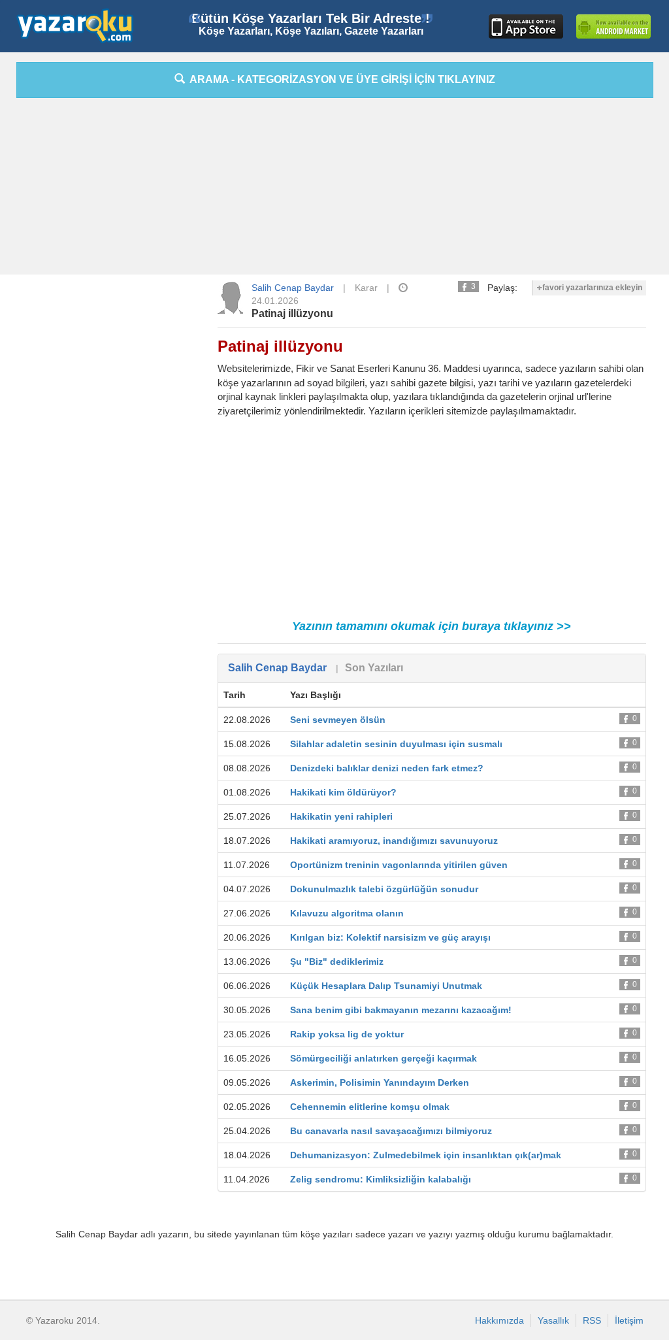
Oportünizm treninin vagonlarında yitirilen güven (399, 865)
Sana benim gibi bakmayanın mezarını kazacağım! (401, 1010)
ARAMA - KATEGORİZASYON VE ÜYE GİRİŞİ (340, 79)
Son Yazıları (374, 667)
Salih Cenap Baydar (293, 287)
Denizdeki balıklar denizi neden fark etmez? (386, 768)
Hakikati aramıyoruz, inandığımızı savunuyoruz (394, 840)
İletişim (629, 1320)
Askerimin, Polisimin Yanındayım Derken (379, 1082)
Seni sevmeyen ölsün (337, 719)
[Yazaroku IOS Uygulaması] (526, 26)
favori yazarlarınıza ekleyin (592, 287)
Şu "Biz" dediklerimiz (336, 961)
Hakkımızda (499, 1320)
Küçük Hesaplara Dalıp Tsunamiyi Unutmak (386, 985)
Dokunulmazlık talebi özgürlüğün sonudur (384, 889)
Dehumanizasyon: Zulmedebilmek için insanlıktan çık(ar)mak (425, 1155)
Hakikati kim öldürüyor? (343, 792)
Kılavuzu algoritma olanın (347, 913)
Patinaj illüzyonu (292, 313)
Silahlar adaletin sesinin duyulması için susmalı (396, 744)
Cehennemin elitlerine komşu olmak (369, 1106)
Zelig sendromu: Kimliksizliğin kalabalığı (380, 1179)
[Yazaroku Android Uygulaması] (613, 26)
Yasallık (553, 1320)
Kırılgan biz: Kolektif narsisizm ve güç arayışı (390, 937)
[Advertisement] (334, 189)
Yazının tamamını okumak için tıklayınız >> (431, 626)
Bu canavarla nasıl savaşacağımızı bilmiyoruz (391, 1131)
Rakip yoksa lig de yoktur (347, 1034)
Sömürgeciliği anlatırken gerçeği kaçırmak (383, 1058)
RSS (592, 1320)
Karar (366, 287)
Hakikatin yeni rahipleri (341, 816)
